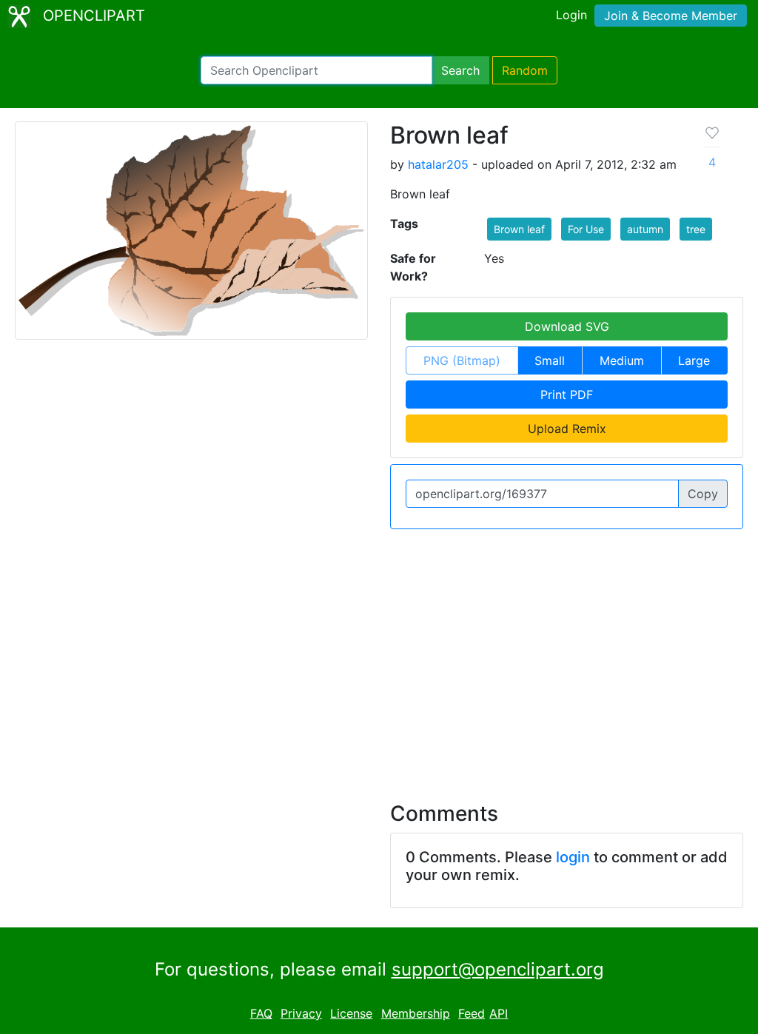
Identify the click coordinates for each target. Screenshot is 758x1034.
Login (571, 14)
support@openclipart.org (498, 969)
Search (460, 70)
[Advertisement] (379, 656)
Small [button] (549, 360)
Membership (415, 1013)
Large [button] (694, 360)
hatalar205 (438, 164)
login (573, 857)
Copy (703, 493)
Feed (471, 1013)
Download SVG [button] (567, 326)
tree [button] (695, 229)
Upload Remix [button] (567, 428)
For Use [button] (586, 229)
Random (525, 70)
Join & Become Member (670, 15)
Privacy (301, 1013)
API (498, 1013)
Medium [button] (622, 360)
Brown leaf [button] (519, 229)
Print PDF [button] (566, 394)
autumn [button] (645, 229)
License (351, 1013)
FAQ (261, 1013)
